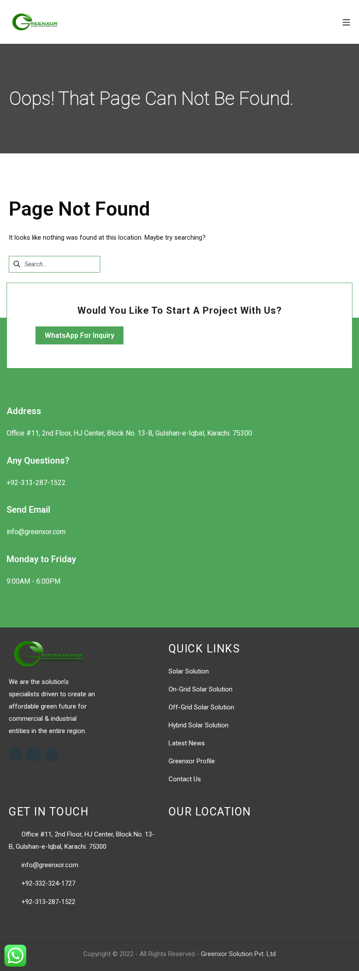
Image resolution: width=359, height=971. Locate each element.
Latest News (187, 743)
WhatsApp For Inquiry (79, 335)
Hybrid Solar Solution (199, 725)
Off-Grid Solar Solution (201, 707)
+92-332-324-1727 (48, 883)
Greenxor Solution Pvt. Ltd (238, 954)
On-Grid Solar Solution (200, 689)
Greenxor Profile (192, 761)
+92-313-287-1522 (48, 902)
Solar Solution (189, 671)
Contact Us (185, 779)
